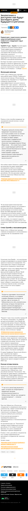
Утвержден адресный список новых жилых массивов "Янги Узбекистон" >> (13, 179)
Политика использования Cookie (8, 489)
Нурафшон (12, 451)
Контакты (8, 483)
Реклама (12, 494)
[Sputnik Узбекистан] (4, 10)
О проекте (3, 483)
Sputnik (24, 68)
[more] (25, 160)
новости (3, 471)
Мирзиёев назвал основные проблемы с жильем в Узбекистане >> (13, 443)
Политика (9, 471)
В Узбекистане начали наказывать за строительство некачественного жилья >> (13, 333)
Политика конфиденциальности (8, 487)
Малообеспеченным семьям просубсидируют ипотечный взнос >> (12, 447)
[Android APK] (5, 498)
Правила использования (6, 485)
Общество (3, 451)
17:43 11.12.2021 (4, 24)
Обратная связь (18, 494)
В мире (16, 471)
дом (8, 451)
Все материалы (7, 34)
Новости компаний (5, 494)
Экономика (22, 471)
